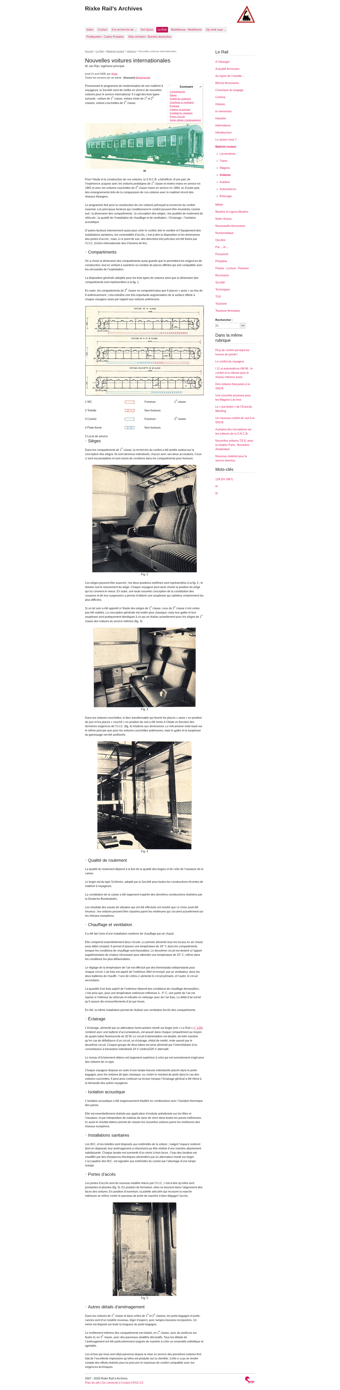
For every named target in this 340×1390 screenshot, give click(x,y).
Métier (219, 204)
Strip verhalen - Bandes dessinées (149, 36)
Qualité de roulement (180, 98)
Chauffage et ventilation (182, 102)
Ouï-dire (220, 240)
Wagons (225, 167)
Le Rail (162, 29)
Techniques (222, 289)
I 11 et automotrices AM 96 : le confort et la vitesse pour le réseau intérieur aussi (234, 373)
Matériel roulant (115, 51)
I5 (216, 493)
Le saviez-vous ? (226, 139)
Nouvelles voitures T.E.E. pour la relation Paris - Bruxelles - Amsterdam (234, 445)
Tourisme (221, 303)
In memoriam (223, 111)
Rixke (114, 73)
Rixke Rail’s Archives (113, 8)
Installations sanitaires (181, 113)
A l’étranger (222, 61)
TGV (218, 296)
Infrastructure (223, 132)
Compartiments (177, 91)
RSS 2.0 (138, 1382)
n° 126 (197, 1027)
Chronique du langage (229, 90)
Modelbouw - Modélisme (186, 29)
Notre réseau (223, 218)
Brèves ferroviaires (227, 83)
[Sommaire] (86, 252)
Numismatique (224, 232)
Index (89, 29)
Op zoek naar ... (216, 29)
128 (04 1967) (224, 479)
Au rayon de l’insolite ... (230, 75)
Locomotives (228, 153)
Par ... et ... (221, 247)
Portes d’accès (177, 116)
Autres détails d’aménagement (185, 120)
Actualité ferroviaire (227, 68)
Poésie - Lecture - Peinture (232, 268)
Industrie (220, 118)
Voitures (131, 51)
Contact (102, 29)
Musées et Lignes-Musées (231, 211)
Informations (223, 125)
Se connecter (110, 1382)
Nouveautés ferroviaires (230, 225)
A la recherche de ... (124, 29)
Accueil (89, 51)
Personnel (221, 254)
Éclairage (174, 106)
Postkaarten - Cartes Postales (105, 36)
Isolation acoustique (180, 109)
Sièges (173, 95)
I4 (216, 486)
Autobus (225, 182)
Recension (222, 275)
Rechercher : (224, 319)
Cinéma (220, 97)
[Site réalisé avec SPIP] (249, 1380)
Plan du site (92, 1382)
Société (220, 282)
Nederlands (143, 77)
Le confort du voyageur (229, 361)
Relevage (226, 196)
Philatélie (221, 261)
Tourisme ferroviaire (227, 310)
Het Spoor (147, 29)
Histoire (220, 104)
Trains (223, 160)
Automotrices (228, 189)
